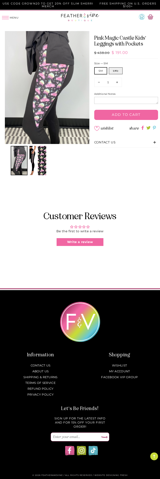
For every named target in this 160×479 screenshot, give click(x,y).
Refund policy (41, 389)
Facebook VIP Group (119, 377)
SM (101, 70)
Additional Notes (105, 93)
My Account (119, 371)
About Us (40, 371)
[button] (126, 142)
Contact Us (41, 365)
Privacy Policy (40, 394)
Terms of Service (40, 383)
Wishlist (106, 128)
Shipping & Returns (40, 377)
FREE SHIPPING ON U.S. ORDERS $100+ (128, 5)
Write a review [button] (80, 242)
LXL (115, 70)
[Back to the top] (154, 456)
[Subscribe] (104, 437)
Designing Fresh (117, 475)
